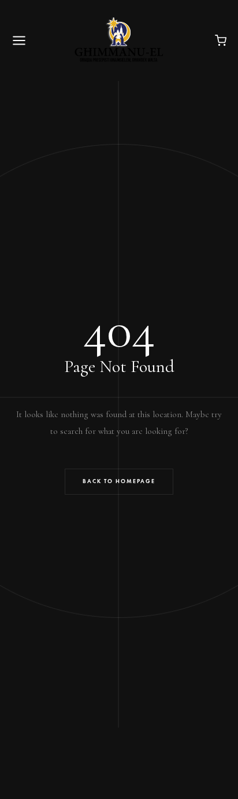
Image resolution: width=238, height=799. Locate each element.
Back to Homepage (119, 481)
